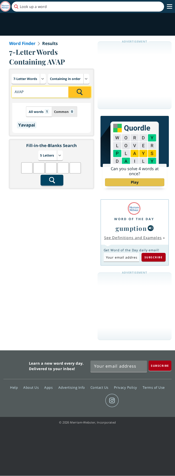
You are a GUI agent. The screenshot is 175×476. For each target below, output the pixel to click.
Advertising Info (72, 387)
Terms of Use (154, 387)
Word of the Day (134, 219)
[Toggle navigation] (169, 6)
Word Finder (22, 43)
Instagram (112, 400)
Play (135, 182)
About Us (31, 387)
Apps (49, 387)
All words (38, 111)
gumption (131, 228)
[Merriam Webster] (134, 208)
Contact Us (100, 387)
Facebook (62, 400)
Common (63, 111)
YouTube (95, 400)
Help (14, 387)
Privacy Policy (126, 387)
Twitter (79, 400)
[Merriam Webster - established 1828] (5, 6)
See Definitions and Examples (133, 237)
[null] (151, 228)
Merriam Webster (15, 365)
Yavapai (26, 125)
